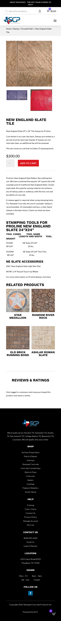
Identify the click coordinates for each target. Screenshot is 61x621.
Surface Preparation (30, 452)
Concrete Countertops (30, 468)
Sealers (30, 480)
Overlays (30, 460)
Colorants (30, 476)
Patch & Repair (30, 456)
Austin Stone (30, 492)
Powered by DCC (30, 612)
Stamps (16, 29)
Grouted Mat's (27, 29)
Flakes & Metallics (30, 488)
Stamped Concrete (30, 464)
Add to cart (28, 163)
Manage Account (30, 521)
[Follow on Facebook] (30, 593)
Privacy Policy (30, 517)
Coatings (30, 484)
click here (46, 277)
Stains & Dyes (30, 472)
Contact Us (30, 513)
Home (8, 29)
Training (30, 505)
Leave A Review (30, 546)
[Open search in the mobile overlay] (19, 11)
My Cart (30, 525)
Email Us (30, 542)
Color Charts (30, 509)
